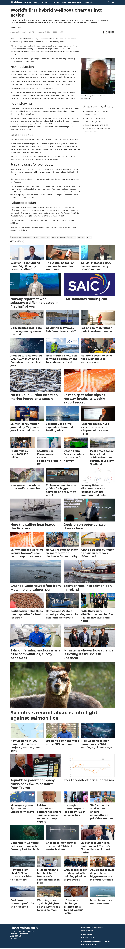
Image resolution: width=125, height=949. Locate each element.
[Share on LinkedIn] (109, 32)
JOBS (63, 2)
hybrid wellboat (41, 237)
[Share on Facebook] (103, 32)
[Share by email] (112, 32)
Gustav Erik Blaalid (89, 944)
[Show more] (98, 135)
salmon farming (59, 237)
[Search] (108, 2)
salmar (81, 237)
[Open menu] (113, 2)
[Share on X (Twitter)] (106, 32)
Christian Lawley (88, 937)
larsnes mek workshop (22, 237)
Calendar (88, 2)
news (89, 237)
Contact (55, 2)
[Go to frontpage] (25, 2)
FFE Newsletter (75, 2)
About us (46, 2)
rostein (71, 237)
